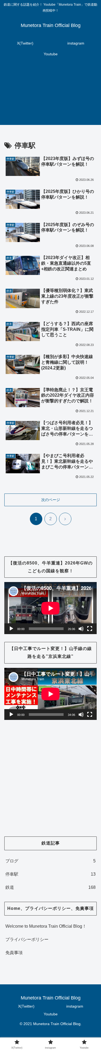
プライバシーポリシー (26, 939)
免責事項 (14, 952)
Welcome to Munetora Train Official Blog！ (45, 926)
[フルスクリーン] (89, 628)
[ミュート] (81, 628)
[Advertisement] (50, 95)
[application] (50, 608)
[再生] (11, 628)
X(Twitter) (26, 1006)
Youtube (51, 1014)
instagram (74, 1006)
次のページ (50, 500)
